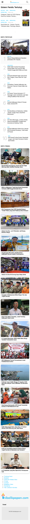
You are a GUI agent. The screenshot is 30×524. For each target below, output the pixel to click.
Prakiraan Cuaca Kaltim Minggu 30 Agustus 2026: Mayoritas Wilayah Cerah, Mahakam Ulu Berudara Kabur (15, 383)
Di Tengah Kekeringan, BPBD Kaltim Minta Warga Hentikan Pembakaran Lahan (14, 339)
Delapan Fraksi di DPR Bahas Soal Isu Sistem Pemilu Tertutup (10, 15)
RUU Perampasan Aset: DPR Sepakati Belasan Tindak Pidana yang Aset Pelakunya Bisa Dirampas (15, 210)
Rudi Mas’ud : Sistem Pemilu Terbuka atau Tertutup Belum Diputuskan (10, 25)
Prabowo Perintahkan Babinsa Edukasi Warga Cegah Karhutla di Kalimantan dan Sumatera (14, 449)
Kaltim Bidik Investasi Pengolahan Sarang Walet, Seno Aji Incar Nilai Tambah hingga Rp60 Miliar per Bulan (17, 68)
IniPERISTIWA (4, 12)
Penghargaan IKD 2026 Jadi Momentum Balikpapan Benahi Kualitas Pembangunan (13, 253)
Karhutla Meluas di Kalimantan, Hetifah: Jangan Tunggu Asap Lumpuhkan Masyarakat (17, 112)
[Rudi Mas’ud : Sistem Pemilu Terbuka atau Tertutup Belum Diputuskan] (25, 22)
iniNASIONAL (13, 10)
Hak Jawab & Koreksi (10, 487)
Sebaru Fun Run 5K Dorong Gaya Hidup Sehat (14, 274)
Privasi (6, 481)
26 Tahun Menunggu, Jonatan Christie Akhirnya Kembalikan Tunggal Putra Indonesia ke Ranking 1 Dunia (17, 121)
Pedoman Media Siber (10, 479)
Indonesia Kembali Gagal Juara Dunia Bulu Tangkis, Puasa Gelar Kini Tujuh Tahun (17, 77)
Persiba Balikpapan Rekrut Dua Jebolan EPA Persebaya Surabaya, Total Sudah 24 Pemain (17, 130)
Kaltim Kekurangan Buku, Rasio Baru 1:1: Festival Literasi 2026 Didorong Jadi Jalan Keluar (14, 427)
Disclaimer (7, 486)
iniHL (7, 10)
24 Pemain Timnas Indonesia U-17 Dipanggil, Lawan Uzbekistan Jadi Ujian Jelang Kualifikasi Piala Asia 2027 (17, 95)
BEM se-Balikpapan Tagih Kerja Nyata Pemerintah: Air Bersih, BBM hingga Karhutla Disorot (15, 188)
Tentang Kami (8, 476)
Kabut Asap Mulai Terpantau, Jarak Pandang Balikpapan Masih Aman (13, 317)
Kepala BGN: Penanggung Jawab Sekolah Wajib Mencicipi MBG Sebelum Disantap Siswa (14, 166)
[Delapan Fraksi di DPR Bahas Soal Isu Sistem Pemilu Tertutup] (25, 12)
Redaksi (6, 478)
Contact (6, 483)
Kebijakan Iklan (8, 484)
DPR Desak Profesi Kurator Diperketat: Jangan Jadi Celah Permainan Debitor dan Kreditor (18, 139)
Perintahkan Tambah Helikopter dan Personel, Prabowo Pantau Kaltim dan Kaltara (17, 86)
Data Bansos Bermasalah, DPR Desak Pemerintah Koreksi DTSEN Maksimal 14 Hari (14, 405)
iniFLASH (3, 10)
